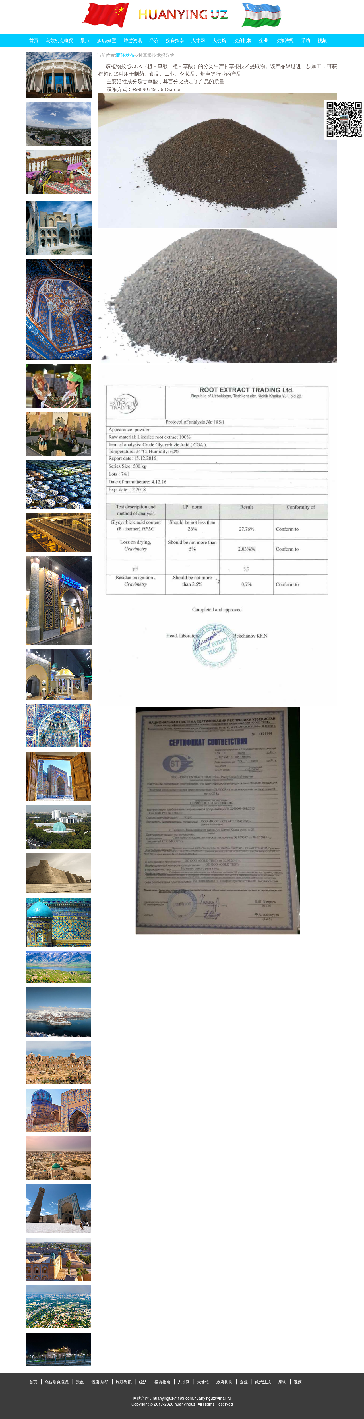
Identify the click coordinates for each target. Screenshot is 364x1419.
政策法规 (285, 40)
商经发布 (125, 55)
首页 (33, 40)
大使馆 (219, 40)
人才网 (198, 40)
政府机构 (242, 40)
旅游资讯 (133, 40)
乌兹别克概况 (59, 40)
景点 (85, 40)
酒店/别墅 (106, 40)
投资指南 (175, 40)
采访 (305, 40)
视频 (322, 40)
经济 (153, 40)
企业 (263, 40)
